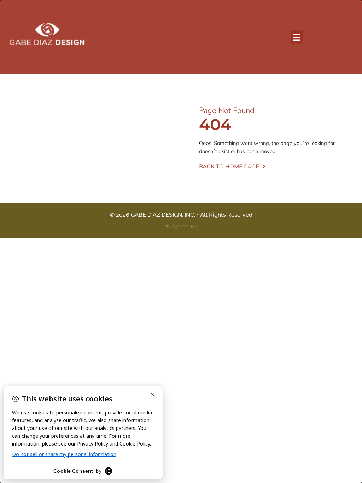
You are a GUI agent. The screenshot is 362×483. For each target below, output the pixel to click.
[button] (297, 37)
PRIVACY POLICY (181, 227)
